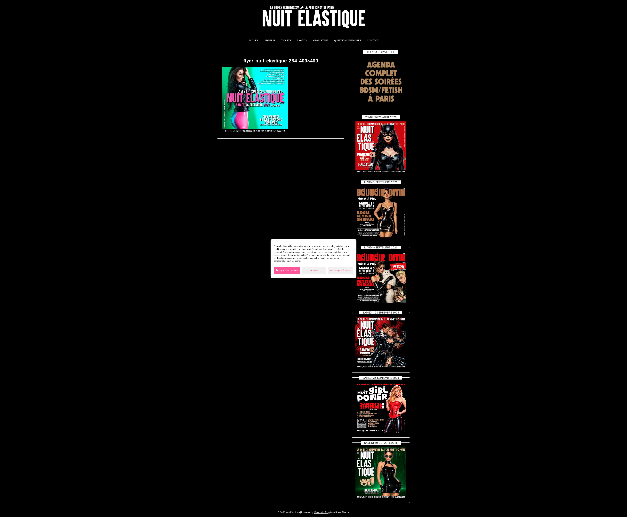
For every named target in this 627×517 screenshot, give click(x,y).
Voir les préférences (340, 270)
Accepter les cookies (287, 270)
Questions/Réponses (347, 40)
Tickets (286, 40)
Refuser (314, 270)
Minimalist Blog (322, 512)
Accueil (254, 40)
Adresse (270, 40)
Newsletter (320, 40)
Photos (302, 40)
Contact (373, 40)
